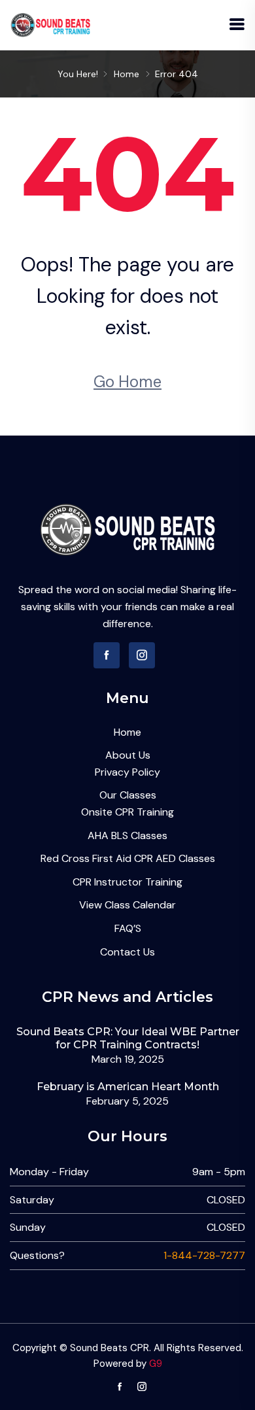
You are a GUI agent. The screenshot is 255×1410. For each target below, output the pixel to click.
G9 (155, 1363)
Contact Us (127, 952)
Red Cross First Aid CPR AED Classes (128, 858)
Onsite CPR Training (127, 812)
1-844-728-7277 (204, 1255)
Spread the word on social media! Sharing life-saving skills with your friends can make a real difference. (127, 606)
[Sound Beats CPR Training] (51, 24)
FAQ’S (127, 928)
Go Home (128, 381)
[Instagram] (142, 655)
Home (126, 74)
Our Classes (127, 795)
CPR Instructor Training (127, 882)
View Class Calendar (127, 905)
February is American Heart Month (128, 1086)
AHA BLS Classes (127, 835)
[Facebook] (107, 655)
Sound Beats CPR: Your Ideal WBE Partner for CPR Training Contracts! (127, 1037)
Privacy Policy (127, 772)
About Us (127, 755)
